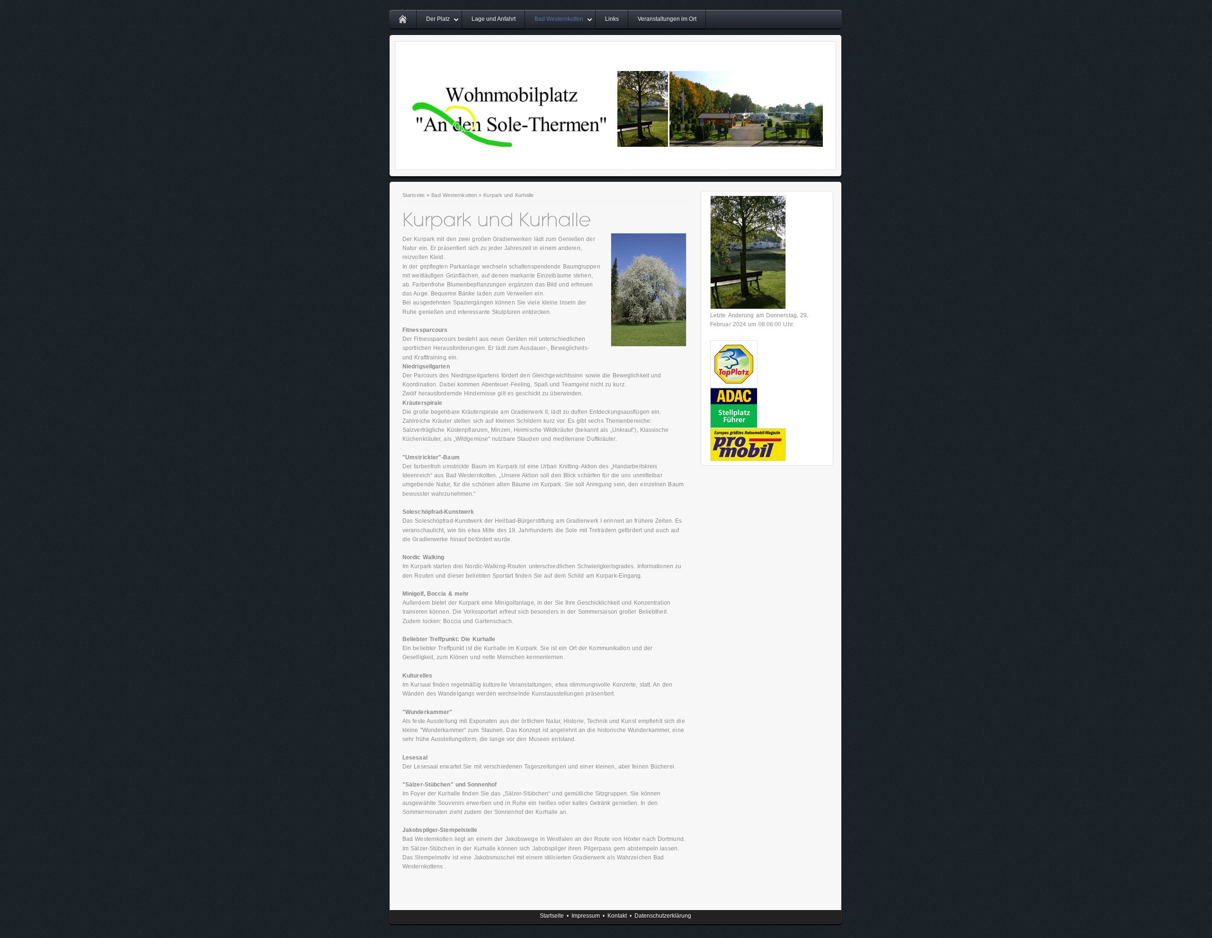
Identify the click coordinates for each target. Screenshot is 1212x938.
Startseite (413, 195)
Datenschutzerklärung (662, 915)
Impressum (585, 915)
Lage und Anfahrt (494, 19)
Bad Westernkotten (559, 19)
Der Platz (438, 19)
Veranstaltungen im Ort (667, 19)
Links (612, 19)
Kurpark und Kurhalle (508, 195)
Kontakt (617, 915)
